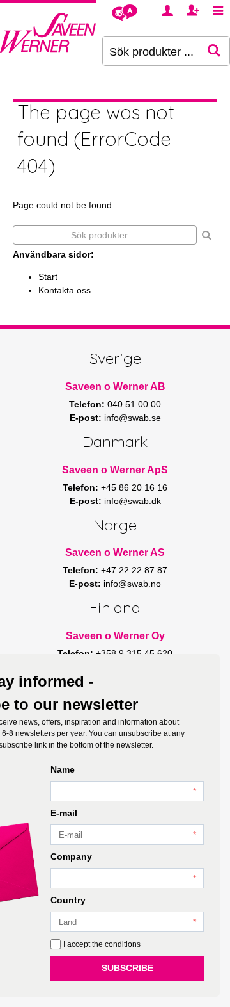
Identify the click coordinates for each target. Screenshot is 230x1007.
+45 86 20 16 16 (134, 487)
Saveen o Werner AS (115, 552)
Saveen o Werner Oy (115, 635)
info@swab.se (132, 418)
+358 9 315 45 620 (134, 653)
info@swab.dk (132, 501)
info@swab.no (132, 583)
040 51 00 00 (134, 404)
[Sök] (207, 235)
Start (47, 277)
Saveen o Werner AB (115, 386)
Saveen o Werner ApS (115, 469)
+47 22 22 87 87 (134, 570)
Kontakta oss (64, 290)
